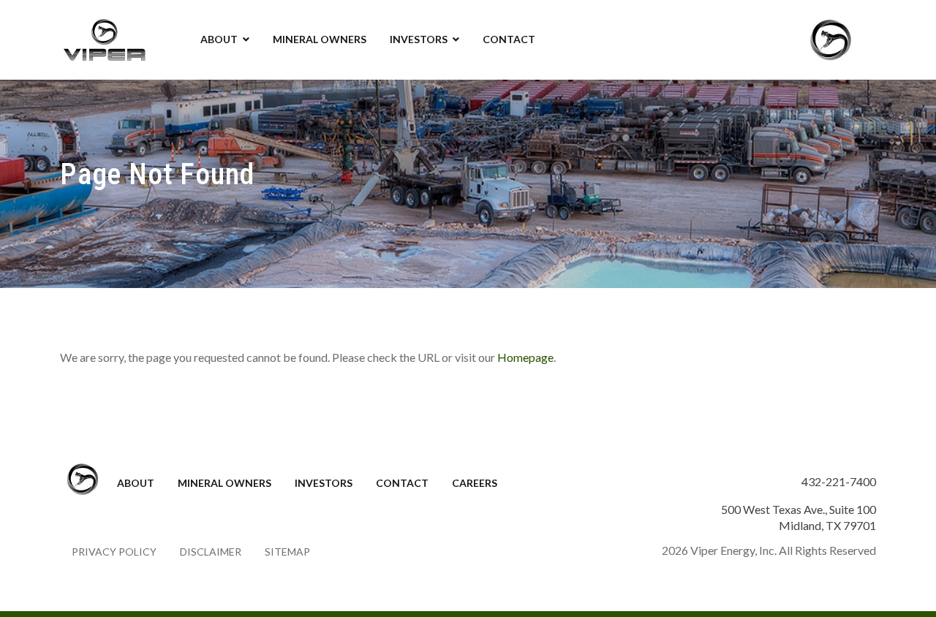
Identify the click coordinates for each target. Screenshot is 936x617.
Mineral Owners (319, 39)
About (135, 483)
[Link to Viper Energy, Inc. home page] (104, 38)
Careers (474, 483)
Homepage (525, 357)
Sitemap (287, 551)
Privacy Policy (114, 551)
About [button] (219, 39)
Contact (509, 39)
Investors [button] (419, 39)
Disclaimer (210, 551)
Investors (323, 483)
